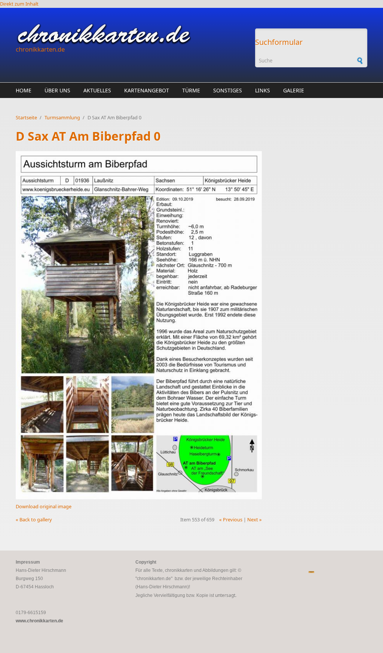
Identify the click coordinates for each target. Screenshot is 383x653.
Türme (191, 90)
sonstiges (227, 90)
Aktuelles (97, 90)
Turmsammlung (62, 117)
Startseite (26, 117)
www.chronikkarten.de (39, 620)
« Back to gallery (34, 519)
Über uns (57, 90)
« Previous (230, 519)
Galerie (293, 90)
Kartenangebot (146, 90)
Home (23, 90)
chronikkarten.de (40, 49)
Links (262, 90)
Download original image (43, 506)
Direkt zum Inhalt (19, 3)
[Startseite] (132, 34)
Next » (254, 519)
